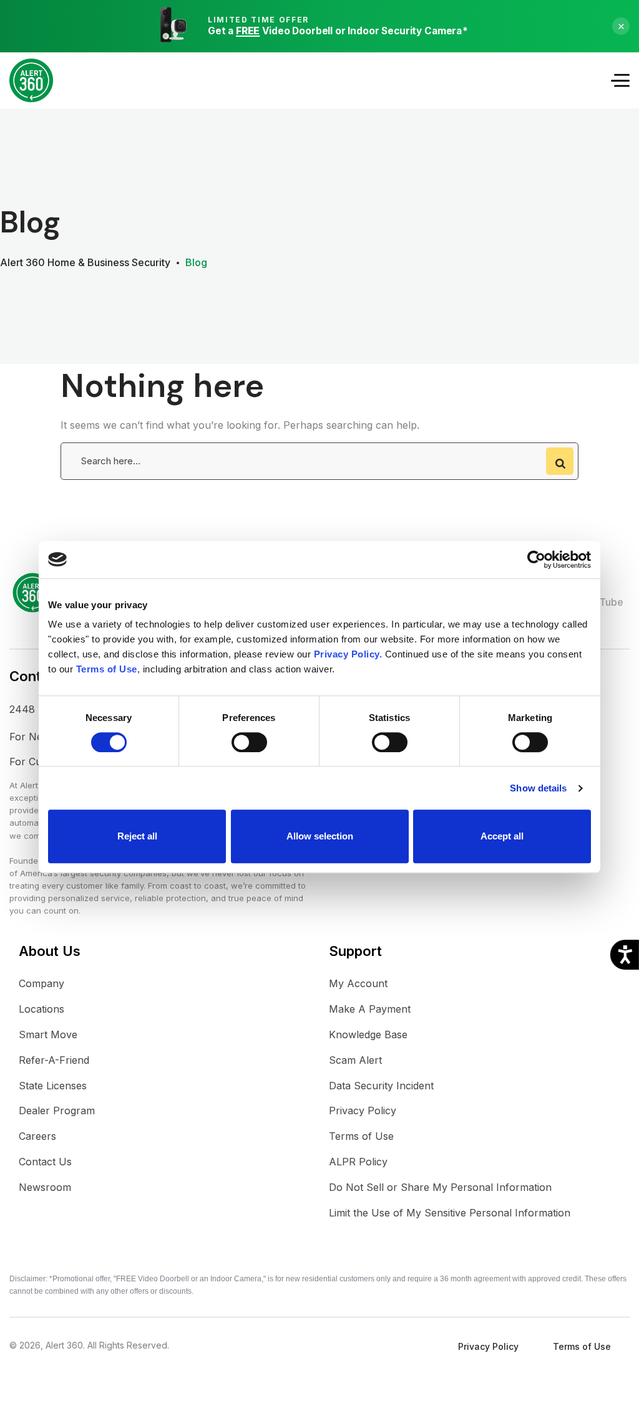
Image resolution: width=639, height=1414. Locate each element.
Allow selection (319, 836)
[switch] (249, 742)
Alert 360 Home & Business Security (85, 262)
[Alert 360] (31, 80)
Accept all (502, 836)
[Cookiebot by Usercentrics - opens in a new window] (536, 559)
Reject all (137, 836)
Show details (538, 788)
